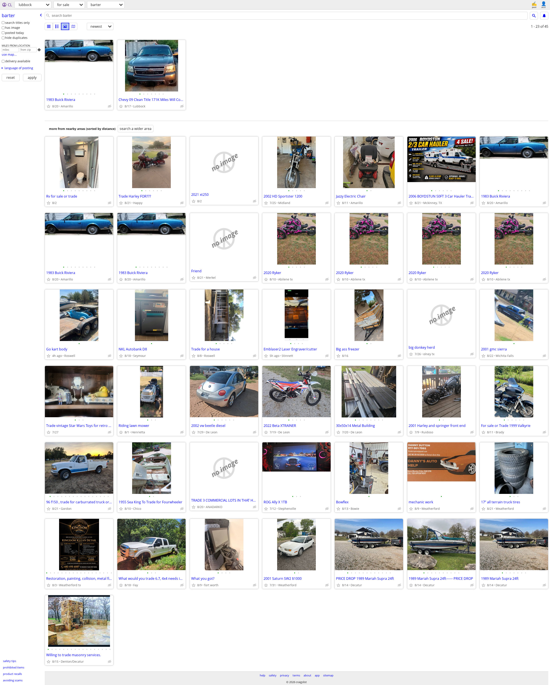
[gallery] (65, 26)
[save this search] (544, 16)
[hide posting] (109, 106)
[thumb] (57, 26)
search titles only (17, 23)
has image (12, 28)
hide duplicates (16, 38)
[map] (73, 26)
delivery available (17, 61)
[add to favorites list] (48, 106)
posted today (14, 33)
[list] (49, 26)
